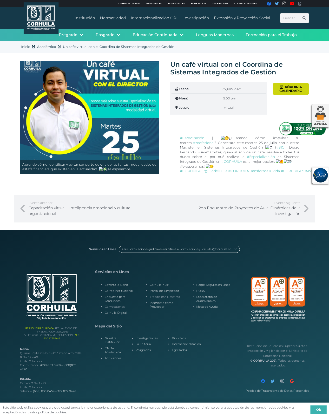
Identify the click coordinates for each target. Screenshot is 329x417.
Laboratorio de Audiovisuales (206, 299)
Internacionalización (186, 344)
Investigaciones (147, 338)
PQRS (200, 291)
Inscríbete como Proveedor (161, 305)
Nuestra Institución (112, 340)
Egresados (179, 350)
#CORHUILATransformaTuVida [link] (254, 171)
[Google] (292, 381)
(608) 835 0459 (43, 391)
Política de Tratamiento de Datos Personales (277, 390)
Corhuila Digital (116, 312)
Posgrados (143, 350)
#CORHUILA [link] (231, 161)
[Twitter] (272, 381)
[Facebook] (263, 381)
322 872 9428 (66, 391)
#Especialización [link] (261, 157)
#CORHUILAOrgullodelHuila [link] (203, 171)
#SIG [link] (280, 147)
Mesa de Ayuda (207, 306)
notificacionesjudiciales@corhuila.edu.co (208, 249)
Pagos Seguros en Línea (213, 285)
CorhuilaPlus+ (160, 285)
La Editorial (143, 344)
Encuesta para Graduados (115, 299)
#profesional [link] (203, 143)
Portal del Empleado (164, 291)
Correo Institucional (119, 291)
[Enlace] (41, 18)
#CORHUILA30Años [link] (297, 171)
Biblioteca (179, 338)
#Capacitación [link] (192, 138)
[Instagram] (282, 381)
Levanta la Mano (116, 285)
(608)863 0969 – (52, 365)
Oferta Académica (113, 350)
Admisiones (113, 358)
